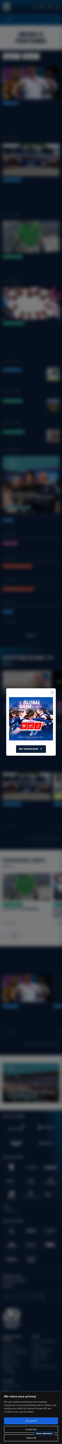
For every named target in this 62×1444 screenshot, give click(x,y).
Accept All (31, 1420)
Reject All (31, 1437)
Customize (31, 1429)
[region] (31, 1418)
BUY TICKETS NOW (28, 749)
